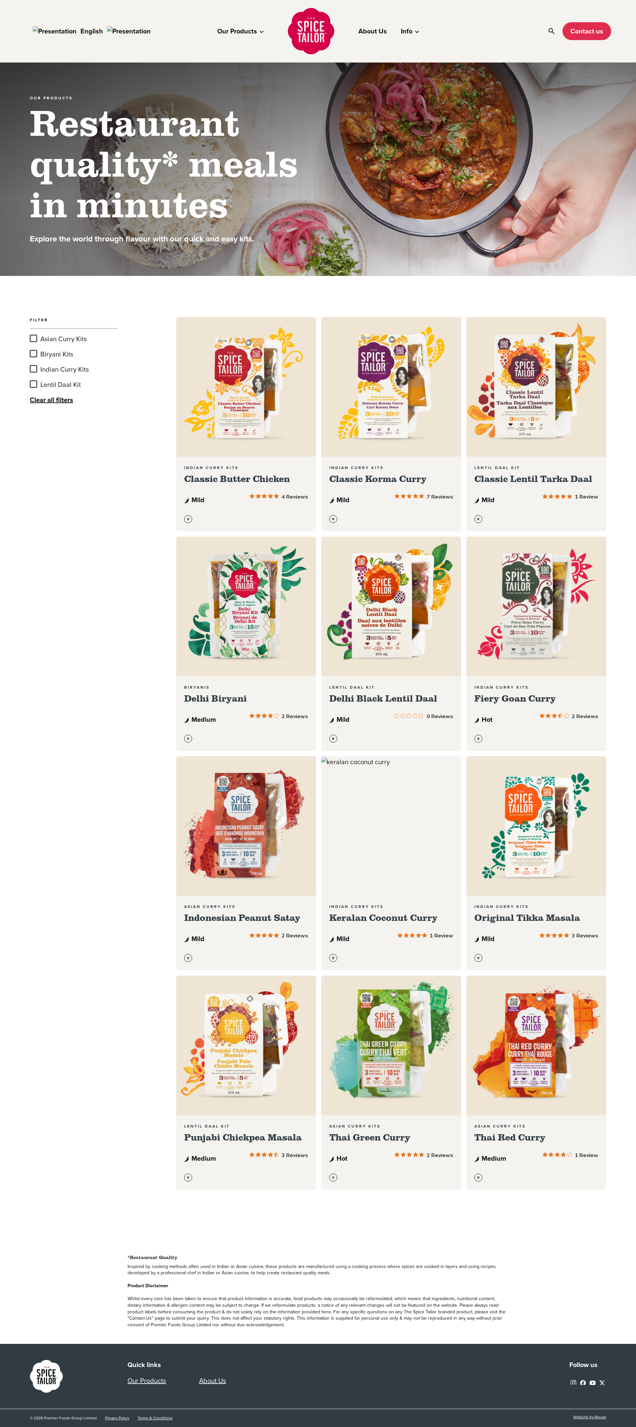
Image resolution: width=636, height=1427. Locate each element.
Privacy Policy (117, 1418)
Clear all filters (51, 400)
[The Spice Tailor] (311, 31)
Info (406, 31)
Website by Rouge (589, 1417)
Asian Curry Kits (63, 339)
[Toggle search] (552, 31)
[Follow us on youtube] (593, 1381)
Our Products (237, 31)
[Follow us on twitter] (602, 1381)
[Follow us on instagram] (573, 1381)
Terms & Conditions (155, 1418)
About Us (372, 31)
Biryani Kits (56, 354)
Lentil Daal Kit (60, 385)
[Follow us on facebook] (583, 1381)
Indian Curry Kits (64, 369)
